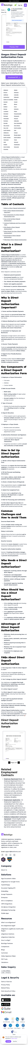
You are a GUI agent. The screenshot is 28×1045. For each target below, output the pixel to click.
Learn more (14, 1038)
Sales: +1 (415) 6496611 (14, 1)
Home (3, 10)
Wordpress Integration (8, 907)
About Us (4, 870)
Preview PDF (14, 47)
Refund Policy (5, 988)
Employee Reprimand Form (13, 779)
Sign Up (20, 5)
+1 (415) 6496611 (5, 971)
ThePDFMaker (5, 885)
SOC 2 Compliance (7, 900)
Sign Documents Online (8, 878)
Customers (4, 953)
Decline (15, 1041)
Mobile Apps (5, 913)
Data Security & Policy (8, 991)
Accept (8, 1041)
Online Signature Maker (8, 956)
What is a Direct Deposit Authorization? (15, 208)
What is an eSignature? (8, 922)
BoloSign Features (7, 943)
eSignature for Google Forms (10, 882)
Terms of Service (6, 981)
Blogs (3, 950)
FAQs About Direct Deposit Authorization (15, 239)
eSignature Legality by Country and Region (12, 930)
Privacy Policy (5, 985)
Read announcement (17, 20)
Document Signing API (8, 888)
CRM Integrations (6, 904)
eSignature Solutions (7, 934)
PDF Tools (4, 959)
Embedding (4, 891)
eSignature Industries (8, 937)
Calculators (4, 962)
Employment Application (12, 800)
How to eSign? (5, 940)
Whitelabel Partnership (8, 910)
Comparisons (5, 946)
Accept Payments (6, 894)
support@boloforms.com (13, 851)
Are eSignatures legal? (8, 925)
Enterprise (4, 897)
